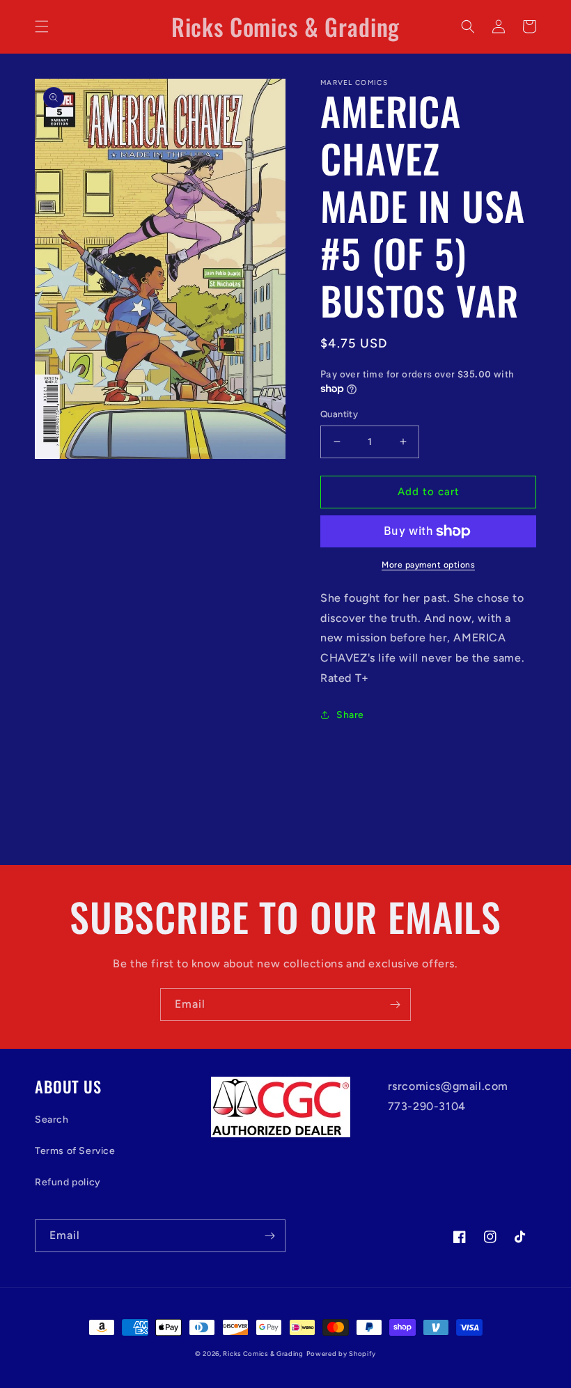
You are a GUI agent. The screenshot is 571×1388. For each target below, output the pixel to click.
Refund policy (68, 1182)
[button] (41, 26)
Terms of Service (75, 1151)
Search (52, 1119)
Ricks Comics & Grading (263, 1353)
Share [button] (350, 715)
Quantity (339, 414)
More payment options (428, 565)
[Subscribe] (395, 1004)
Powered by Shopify (341, 1353)
